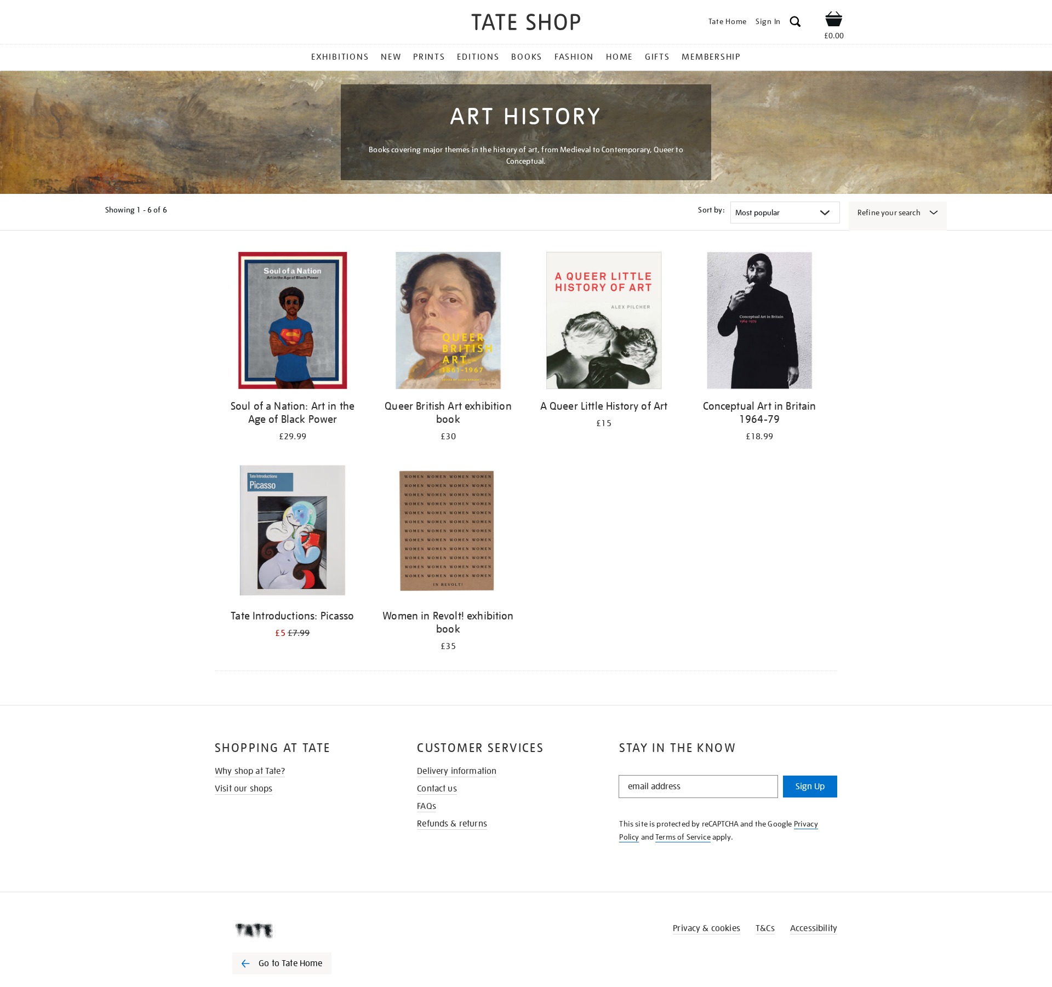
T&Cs (765, 928)
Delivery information (456, 771)
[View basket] (834, 21)
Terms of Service (683, 837)
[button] (795, 23)
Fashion (574, 56)
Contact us (437, 788)
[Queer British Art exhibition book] (448, 322)
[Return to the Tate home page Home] (526, 24)
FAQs (426, 806)
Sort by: (711, 210)
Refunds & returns (452, 823)
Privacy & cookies (706, 928)
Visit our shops (243, 788)
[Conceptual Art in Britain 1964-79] (759, 322)
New (391, 56)
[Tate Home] (301, 930)
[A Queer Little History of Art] (603, 322)
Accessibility (813, 928)
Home (619, 56)
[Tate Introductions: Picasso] (292, 532)
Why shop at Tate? (250, 771)
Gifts (657, 56)
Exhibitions (340, 56)
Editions (478, 56)
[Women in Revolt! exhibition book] (448, 532)
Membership (711, 56)
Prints (429, 56)
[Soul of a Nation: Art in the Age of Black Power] (292, 322)
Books (526, 56)
